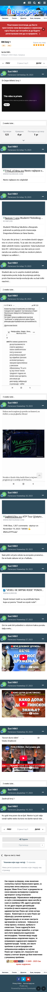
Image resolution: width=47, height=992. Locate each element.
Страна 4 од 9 (23, 63)
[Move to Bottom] (38, 988)
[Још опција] (43, 74)
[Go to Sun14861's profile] (4, 73)
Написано (20, 75)
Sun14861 (7, 52)
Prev (8, 63)
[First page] (3, 63)
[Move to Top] (43, 988)
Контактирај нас (28, 983)
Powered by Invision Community (23, 988)
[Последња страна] (44, 63)
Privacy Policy (17, 983)
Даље (38, 63)
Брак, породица (19, 55)
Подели (24, 839)
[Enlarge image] (13, 170)
